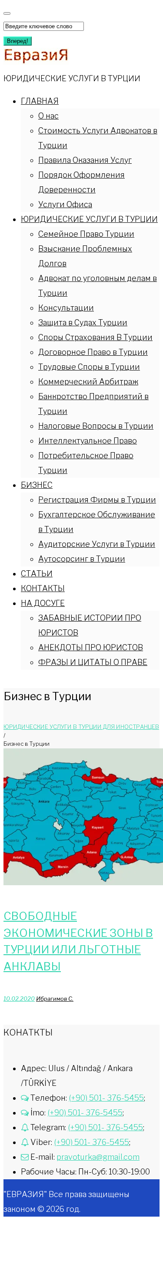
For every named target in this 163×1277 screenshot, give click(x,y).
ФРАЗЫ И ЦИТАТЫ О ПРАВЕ (92, 662)
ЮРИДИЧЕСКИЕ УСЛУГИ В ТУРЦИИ (89, 219)
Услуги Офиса (65, 204)
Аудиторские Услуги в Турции (96, 544)
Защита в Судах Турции (82, 322)
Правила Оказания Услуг (85, 160)
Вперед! (17, 41)
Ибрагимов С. (54, 998)
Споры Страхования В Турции (95, 337)
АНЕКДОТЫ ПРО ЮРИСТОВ (90, 647)
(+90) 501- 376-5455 (106, 1097)
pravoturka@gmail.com (98, 1156)
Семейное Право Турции (86, 233)
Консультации (66, 307)
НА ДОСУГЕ (43, 603)
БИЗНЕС (37, 485)
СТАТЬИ (37, 573)
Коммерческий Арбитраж (88, 381)
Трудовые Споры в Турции (89, 366)
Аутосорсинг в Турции (81, 558)
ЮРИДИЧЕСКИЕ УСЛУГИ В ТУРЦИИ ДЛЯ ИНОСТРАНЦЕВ (81, 726)
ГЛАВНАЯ (40, 101)
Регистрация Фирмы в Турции (97, 499)
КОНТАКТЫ (43, 588)
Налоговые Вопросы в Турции (95, 425)
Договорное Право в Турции (93, 352)
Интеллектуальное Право (87, 440)
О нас (48, 115)
